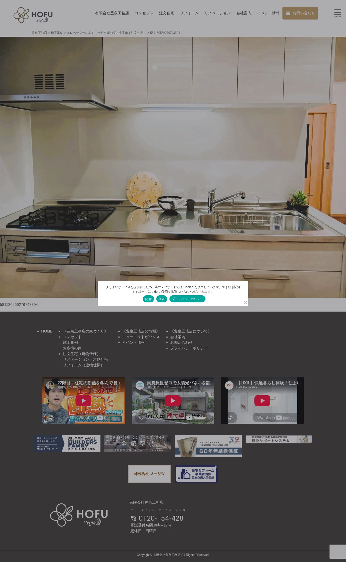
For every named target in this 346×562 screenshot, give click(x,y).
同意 (148, 299)
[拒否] (245, 302)
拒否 (162, 299)
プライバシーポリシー (187, 299)
